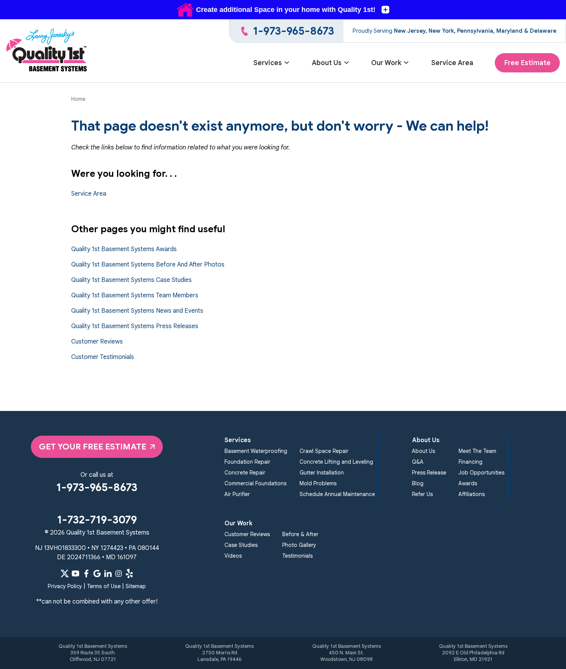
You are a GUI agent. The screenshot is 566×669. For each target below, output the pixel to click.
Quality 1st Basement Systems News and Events (137, 311)
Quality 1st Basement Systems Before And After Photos (147, 264)
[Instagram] (118, 573)
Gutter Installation (322, 472)
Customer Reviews (97, 341)
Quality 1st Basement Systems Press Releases (134, 326)
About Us (327, 63)
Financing (470, 461)
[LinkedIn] (107, 573)
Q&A (418, 461)
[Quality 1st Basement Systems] (47, 51)
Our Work (386, 63)
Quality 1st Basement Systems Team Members (134, 295)
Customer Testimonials (102, 357)
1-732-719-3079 (97, 519)
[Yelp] (129, 573)
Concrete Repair (244, 472)
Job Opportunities (481, 472)
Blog (418, 483)
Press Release (429, 472)
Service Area (452, 63)
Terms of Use (104, 586)
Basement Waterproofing (255, 451)
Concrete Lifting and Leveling (336, 461)
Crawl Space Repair (324, 451)
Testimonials (297, 555)
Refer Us (422, 494)
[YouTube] (75, 573)
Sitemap (136, 586)
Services (267, 63)
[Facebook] (86, 573)
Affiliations (472, 494)
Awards (468, 483)
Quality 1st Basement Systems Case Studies (131, 280)
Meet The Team (477, 451)
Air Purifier (237, 494)
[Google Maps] (97, 573)
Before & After (300, 534)
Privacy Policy (65, 586)
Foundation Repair (247, 461)
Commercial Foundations (255, 483)
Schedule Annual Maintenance (337, 494)
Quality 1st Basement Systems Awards (124, 249)
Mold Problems (318, 483)
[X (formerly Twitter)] (64, 573)
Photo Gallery (299, 545)
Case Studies (241, 545)
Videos (233, 555)
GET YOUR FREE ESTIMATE (92, 446)
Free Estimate (527, 63)
